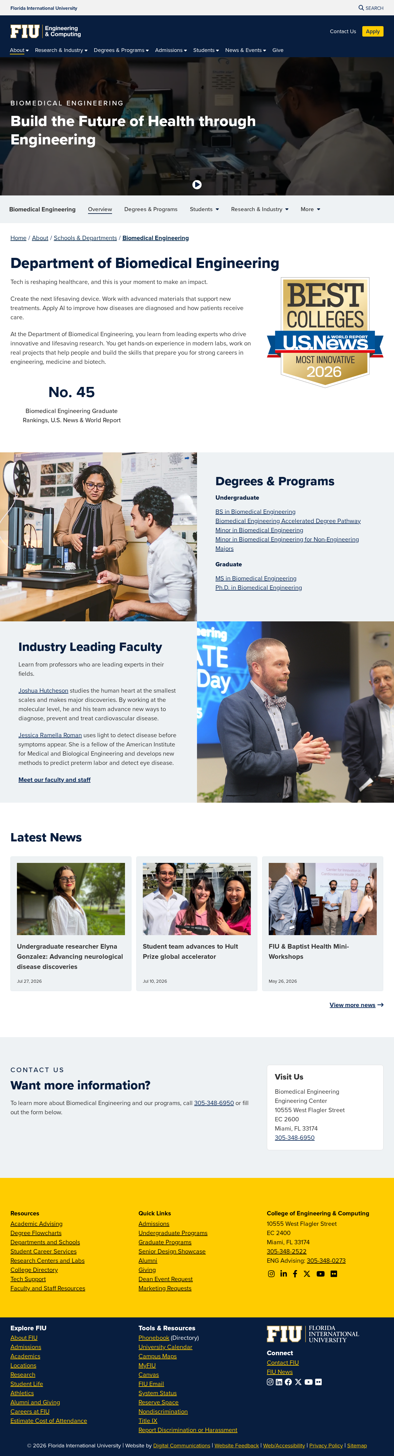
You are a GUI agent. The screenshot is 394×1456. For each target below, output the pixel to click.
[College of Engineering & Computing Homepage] (45, 31)
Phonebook (154, 1337)
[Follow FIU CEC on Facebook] (295, 1273)
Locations (23, 1365)
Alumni (148, 1260)
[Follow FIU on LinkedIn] (280, 1382)
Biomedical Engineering (42, 209)
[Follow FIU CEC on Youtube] (321, 1273)
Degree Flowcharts (36, 1232)
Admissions (154, 1223)
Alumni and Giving (35, 1402)
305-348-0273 (326, 1260)
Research (22, 1374)
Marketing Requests (165, 1288)
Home (18, 237)
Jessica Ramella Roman (50, 734)
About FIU (24, 1337)
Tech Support (28, 1278)
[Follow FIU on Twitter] (299, 1382)
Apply (373, 31)
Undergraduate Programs (173, 1232)
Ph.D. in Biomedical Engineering (258, 587)
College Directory (34, 1269)
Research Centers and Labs (47, 1260)
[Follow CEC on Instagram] (272, 1273)
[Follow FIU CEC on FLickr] (334, 1273)
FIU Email (151, 1383)
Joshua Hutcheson (43, 690)
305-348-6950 (214, 1102)
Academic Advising (36, 1223)
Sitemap (357, 1445)
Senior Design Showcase (172, 1251)
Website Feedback (237, 1445)
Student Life (26, 1383)
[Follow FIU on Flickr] (319, 1382)
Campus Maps (158, 1356)
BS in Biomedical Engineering (255, 511)
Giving (147, 1269)
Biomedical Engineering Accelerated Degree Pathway (288, 520)
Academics (25, 1356)
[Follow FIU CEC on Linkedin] (284, 1273)
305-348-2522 (287, 1251)
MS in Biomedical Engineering (255, 578)
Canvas (149, 1374)
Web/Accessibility (284, 1445)
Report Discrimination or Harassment (188, 1429)
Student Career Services (43, 1251)
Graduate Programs (165, 1242)
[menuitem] (19, 50)
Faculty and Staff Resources (47, 1288)
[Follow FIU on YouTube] (309, 1382)
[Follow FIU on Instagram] (271, 1382)
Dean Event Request (166, 1278)
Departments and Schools (45, 1242)
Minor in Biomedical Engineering (259, 529)
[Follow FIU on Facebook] (290, 1382)
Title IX (148, 1420)
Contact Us (343, 31)
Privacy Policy (326, 1445)
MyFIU (147, 1365)
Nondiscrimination (163, 1411)
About (40, 237)
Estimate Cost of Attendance (48, 1420)
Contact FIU (283, 1362)
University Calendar (165, 1346)
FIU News (280, 1371)
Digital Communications (181, 1445)
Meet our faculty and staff (54, 779)
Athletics (22, 1392)
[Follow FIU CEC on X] (308, 1273)
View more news (353, 1004)
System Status (158, 1392)
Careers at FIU (30, 1411)
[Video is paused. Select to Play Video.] (197, 184)
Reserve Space (159, 1402)
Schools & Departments (85, 237)
